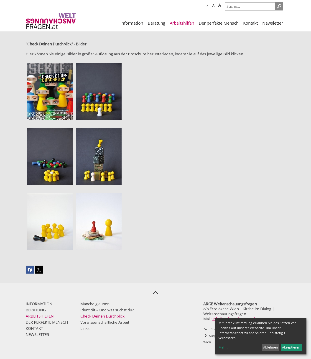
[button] (30, 270)
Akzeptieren (291, 347)
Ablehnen (270, 347)
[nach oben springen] (155, 292)
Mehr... (224, 347)
